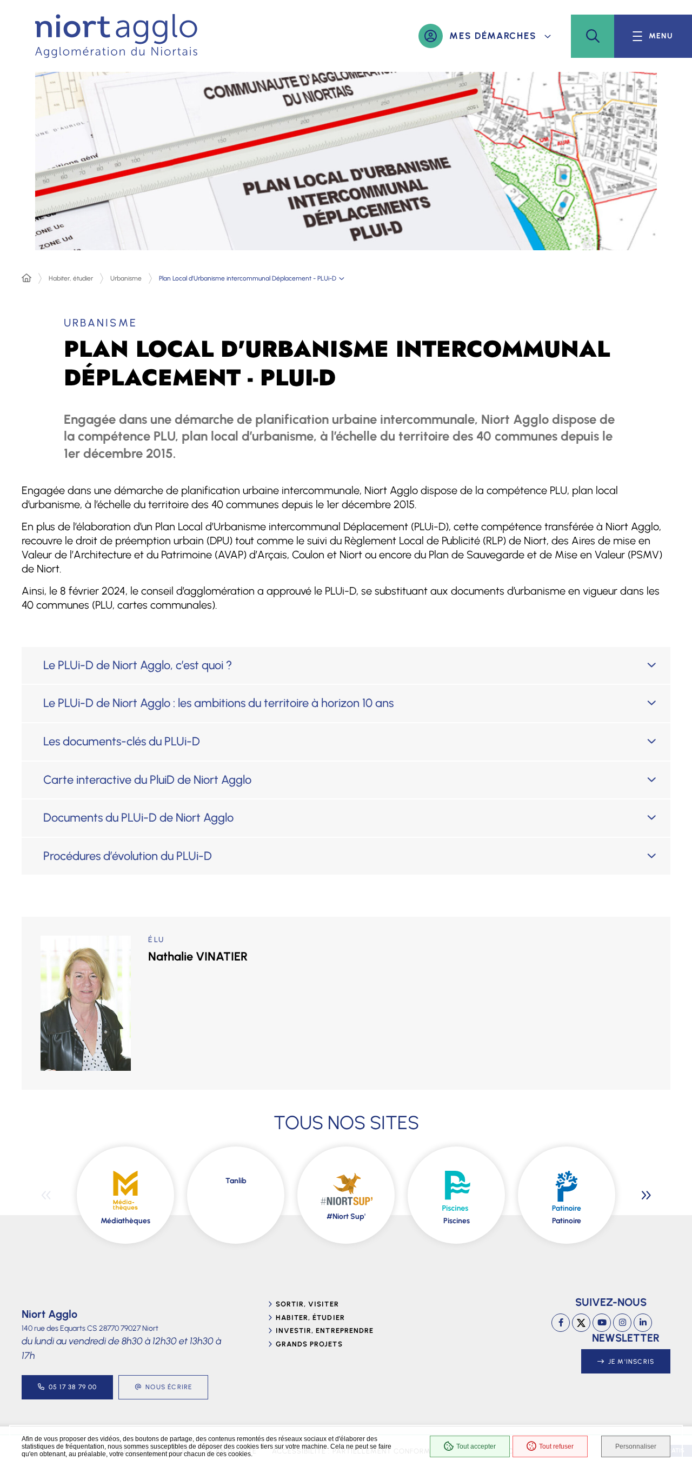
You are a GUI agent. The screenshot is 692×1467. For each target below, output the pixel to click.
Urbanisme (126, 278)
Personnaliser (635, 1446)
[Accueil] (26, 278)
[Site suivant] (646, 1195)
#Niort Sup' (346, 1216)
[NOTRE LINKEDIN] (643, 1322)
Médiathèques (125, 1220)
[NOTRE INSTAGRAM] (622, 1322)
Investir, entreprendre (325, 1330)
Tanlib (236, 1180)
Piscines (456, 1220)
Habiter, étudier (71, 278)
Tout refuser (556, 1446)
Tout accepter (476, 1446)
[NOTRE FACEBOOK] (560, 1322)
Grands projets (309, 1344)
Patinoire (566, 1220)
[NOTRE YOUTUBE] (602, 1322)
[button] (592, 36)
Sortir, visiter (307, 1304)
